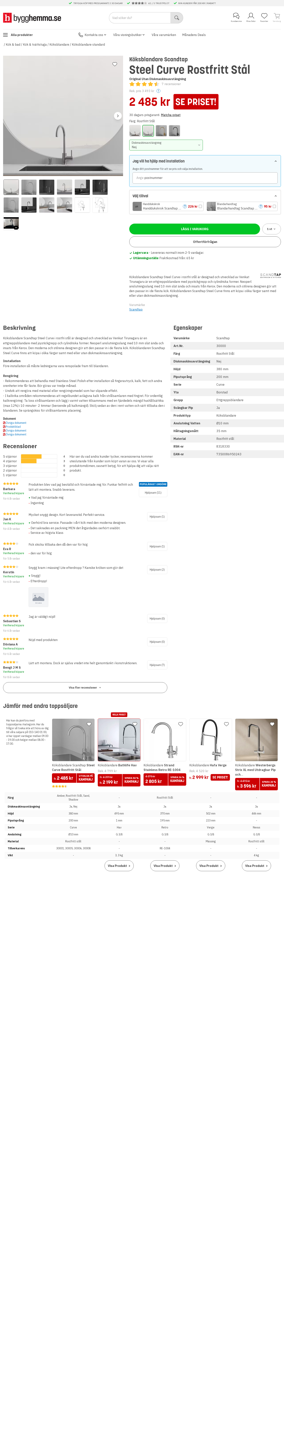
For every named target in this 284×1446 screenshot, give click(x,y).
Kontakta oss (94, 35)
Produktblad (13, 426)
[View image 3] (46, 187)
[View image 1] (11, 187)
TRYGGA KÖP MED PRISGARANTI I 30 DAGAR (98, 3)
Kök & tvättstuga (35, 44)
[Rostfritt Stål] (148, 131)
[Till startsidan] (32, 17)
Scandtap (136, 309)
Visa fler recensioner (83, 687)
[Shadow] (174, 131)
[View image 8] (29, 205)
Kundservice (236, 21)
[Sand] (161, 131)
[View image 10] (64, 205)
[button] (168, 206)
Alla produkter (22, 35)
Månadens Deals (194, 35)
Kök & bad (13, 44)
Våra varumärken (164, 35)
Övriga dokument (16, 423)
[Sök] (177, 17)
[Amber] (135, 131)
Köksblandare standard (88, 44)
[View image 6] (100, 187)
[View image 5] (82, 187)
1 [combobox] (269, 229)
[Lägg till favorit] (115, 64)
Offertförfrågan (205, 242)
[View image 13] (11, 223)
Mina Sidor (251, 21)
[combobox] (166, 145)
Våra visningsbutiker (127, 35)
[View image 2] (29, 187)
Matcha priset (170, 115)
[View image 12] (100, 205)
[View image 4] (64, 187)
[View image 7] (11, 205)
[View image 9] (46, 205)
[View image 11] (82, 205)
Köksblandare (59, 44)
